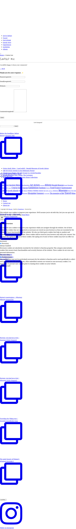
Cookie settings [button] (17, 215)
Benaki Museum (58, 185)
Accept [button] (9, 215)
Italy (44, 190)
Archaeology (26, 185)
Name (5, 77)
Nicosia (2, 193)
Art (31, 184)
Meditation (55, 190)
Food (52, 187)
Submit (2, 117)
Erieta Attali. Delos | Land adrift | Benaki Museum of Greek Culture (26, 168)
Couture (9, 188)
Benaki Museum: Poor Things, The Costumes (18, 175)
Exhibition (33, 187)
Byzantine (70, 185)
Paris (10, 193)
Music (69, 190)
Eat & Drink (7, 40)
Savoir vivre (7, 43)
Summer (40, 193)
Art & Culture (7, 36)
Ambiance (4, 185)
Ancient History (15, 185)
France (58, 187)
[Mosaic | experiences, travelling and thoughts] (38, 32)
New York (73, 190)
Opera (5, 193)
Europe (25, 188)
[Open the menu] (0, 53)
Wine (73, 193)
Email (5, 81)
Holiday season (38, 191)
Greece (3, 190)
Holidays (30, 191)
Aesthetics (6, 47)
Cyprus (15, 187)
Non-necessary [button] (5, 255)
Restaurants (24, 193)
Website (2, 86)
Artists (37, 184)
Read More (25, 215)
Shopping (32, 193)
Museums (63, 190)
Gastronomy (66, 187)
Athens (5, 49)
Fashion (42, 187)
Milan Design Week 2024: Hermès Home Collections (20, 177)
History (25, 190)
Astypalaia (42, 185)
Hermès (21, 191)
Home (2, 55)
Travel (5, 38)
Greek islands (13, 190)
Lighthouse (50, 190)
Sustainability (47, 193)
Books (65, 185)
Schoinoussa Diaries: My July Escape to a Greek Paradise (22, 173)
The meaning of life (57, 193)
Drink (20, 188)
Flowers (48, 188)
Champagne (4, 188)
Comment (7, 111)
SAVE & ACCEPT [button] (5, 266)
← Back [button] (2, 68)
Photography (16, 193)
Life (47, 190)
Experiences (7, 45)
